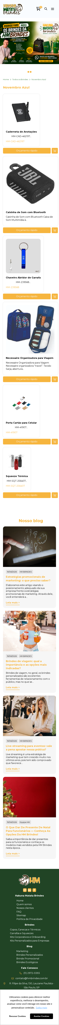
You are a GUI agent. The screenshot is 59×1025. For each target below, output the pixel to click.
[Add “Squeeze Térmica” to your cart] (55, 495)
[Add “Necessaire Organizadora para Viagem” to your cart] (55, 379)
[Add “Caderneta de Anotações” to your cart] (55, 151)
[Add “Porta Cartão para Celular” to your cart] (55, 441)
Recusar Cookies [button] (17, 1016)
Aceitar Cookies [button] (41, 1016)
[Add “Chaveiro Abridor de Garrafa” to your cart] (55, 296)
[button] (45, 9)
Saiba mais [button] (41, 1008)
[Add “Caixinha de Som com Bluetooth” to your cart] (55, 230)
